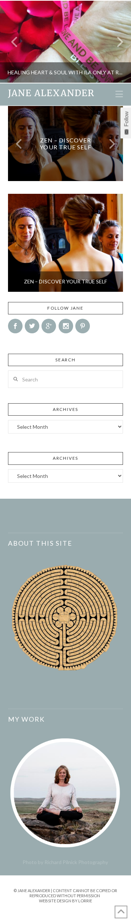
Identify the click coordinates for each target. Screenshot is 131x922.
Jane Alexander (51, 93)
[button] (119, 94)
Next (115, 41)
